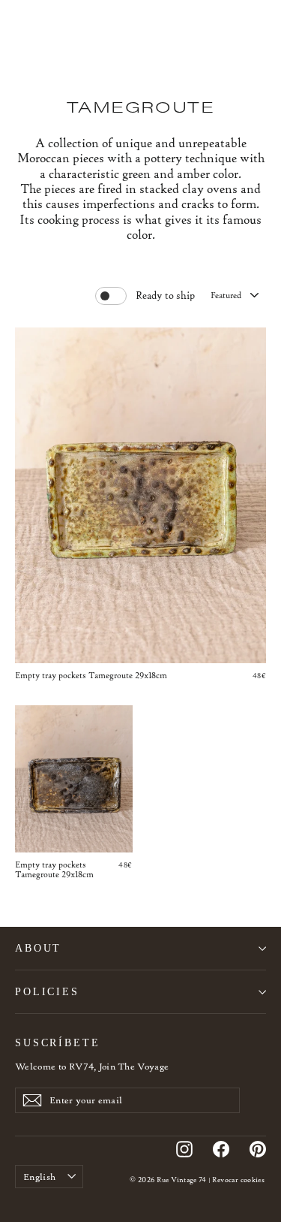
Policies (47, 991)
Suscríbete (57, 1042)
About (38, 948)
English (39, 1176)
